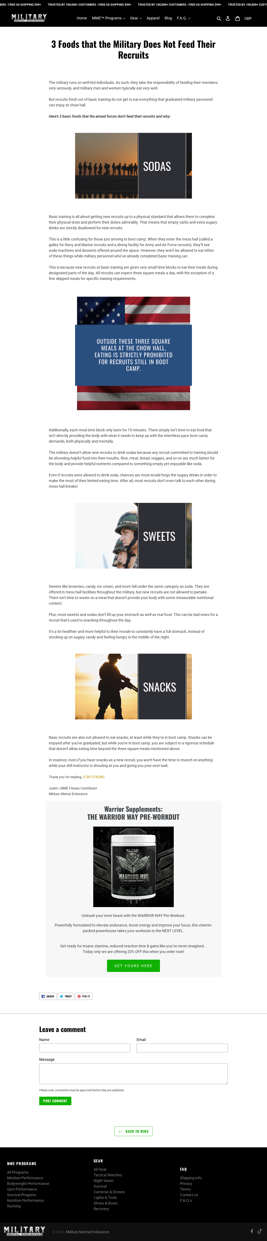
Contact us (189, 1195)
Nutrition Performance (25, 1200)
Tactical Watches (108, 1175)
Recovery (101, 1209)
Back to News (137, 1131)
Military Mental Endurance (87, 1232)
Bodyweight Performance (28, 1183)
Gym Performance (22, 1189)
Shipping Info (191, 1178)
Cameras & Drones (109, 1192)
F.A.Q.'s (186, 1200)
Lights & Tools (105, 1197)
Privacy (186, 1183)
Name (44, 1039)
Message (47, 1059)
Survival (100, 1186)
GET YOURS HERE (133, 966)
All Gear (100, 1169)
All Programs (17, 1172)
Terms (185, 1189)
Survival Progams (21, 1195)
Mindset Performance (25, 1178)
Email (141, 1039)
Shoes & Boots (106, 1203)
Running (14, 1206)
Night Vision (103, 1180)
